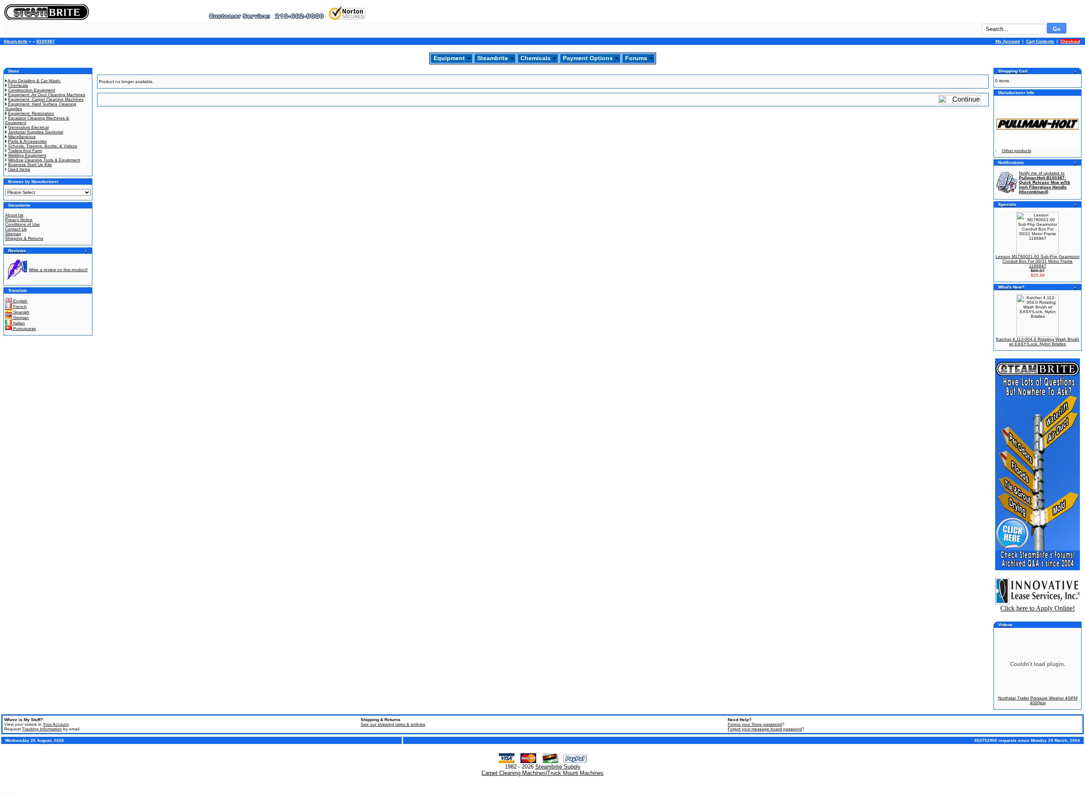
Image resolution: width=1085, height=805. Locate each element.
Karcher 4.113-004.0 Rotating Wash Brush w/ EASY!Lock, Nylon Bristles (1037, 341)
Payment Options (588, 58)
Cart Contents (1040, 41)
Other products (1016, 150)
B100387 (45, 41)
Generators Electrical (28, 127)
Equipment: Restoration (31, 113)
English (20, 301)
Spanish (20, 312)
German (20, 317)
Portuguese (24, 328)
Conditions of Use (22, 224)
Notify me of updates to (1044, 182)
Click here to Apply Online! (1037, 608)
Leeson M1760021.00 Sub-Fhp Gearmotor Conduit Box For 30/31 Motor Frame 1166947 (1037, 261)
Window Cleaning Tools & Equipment (44, 160)
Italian (18, 323)
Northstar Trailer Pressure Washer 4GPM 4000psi (1037, 700)
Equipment (449, 58)
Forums (636, 58)
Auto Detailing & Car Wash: (34, 80)
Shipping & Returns (24, 238)
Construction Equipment (31, 90)
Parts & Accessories (27, 141)
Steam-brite (16, 41)
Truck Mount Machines (575, 773)
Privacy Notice (19, 219)
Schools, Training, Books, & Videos (42, 146)
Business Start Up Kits (30, 164)
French (19, 306)
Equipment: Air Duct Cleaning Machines (46, 94)
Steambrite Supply (558, 766)
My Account (1008, 41)
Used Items (19, 169)
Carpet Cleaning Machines (513, 773)
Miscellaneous (22, 136)
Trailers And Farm (25, 150)
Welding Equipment (27, 155)
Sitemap (13, 233)
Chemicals (535, 58)
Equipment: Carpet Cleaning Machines (45, 99)
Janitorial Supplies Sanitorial (35, 132)
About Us (14, 215)
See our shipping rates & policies (393, 724)
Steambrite (492, 58)
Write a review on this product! (58, 269)
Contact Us (16, 229)
